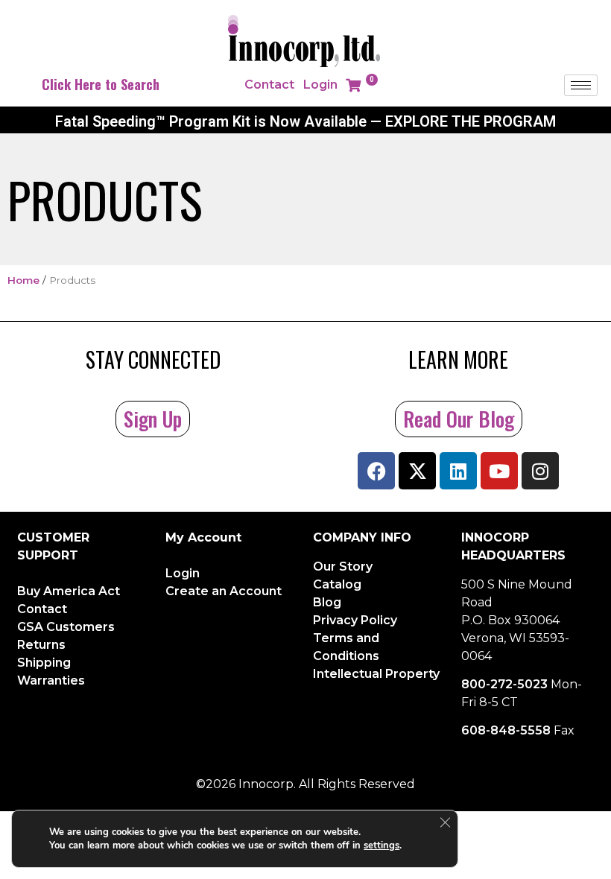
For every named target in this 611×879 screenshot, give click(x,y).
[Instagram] (540, 470)
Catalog (337, 584)
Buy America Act (68, 591)
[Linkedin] (458, 470)
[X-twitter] (417, 470)
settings (381, 845)
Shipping (44, 663)
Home (23, 280)
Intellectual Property (376, 674)
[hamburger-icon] (581, 85)
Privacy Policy (355, 620)
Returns (41, 645)
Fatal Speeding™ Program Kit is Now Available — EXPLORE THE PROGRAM (305, 121)
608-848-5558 (506, 730)
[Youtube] (499, 470)
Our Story (343, 566)
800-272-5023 (504, 684)
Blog (327, 602)
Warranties (51, 680)
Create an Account (223, 591)
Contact (269, 84)
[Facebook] (376, 470)
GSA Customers (66, 627)
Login (320, 84)
